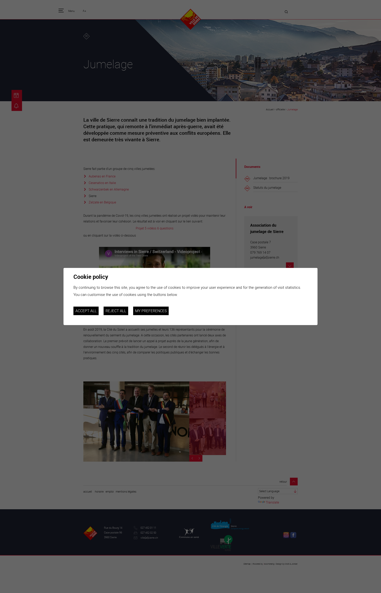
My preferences (151, 310)
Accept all (86, 310)
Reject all (116, 310)
